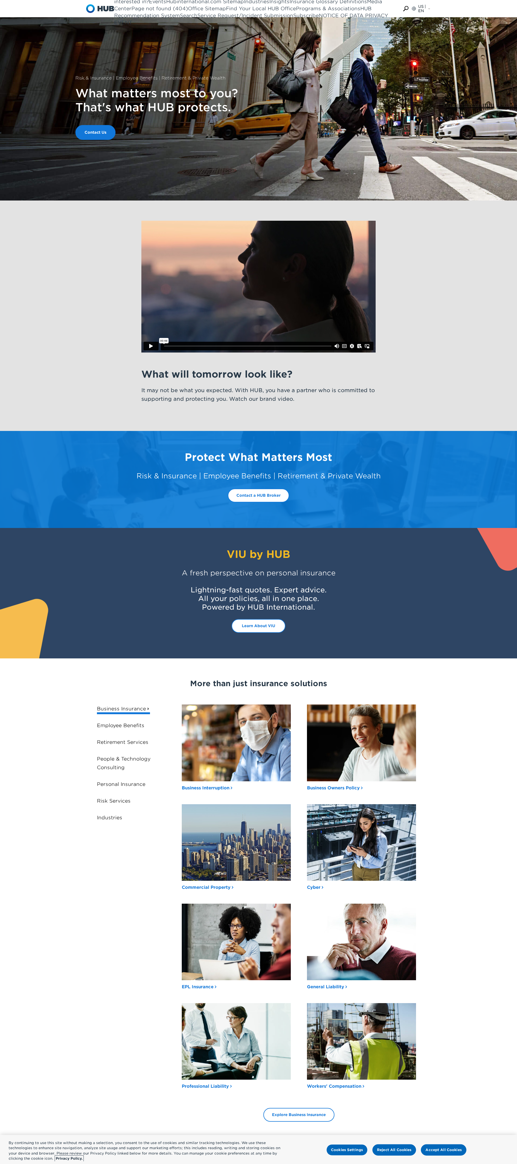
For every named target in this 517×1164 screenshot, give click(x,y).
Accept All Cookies (443, 1150)
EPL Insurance (198, 986)
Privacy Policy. (69, 1158)
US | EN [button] (422, 8)
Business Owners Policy (333, 787)
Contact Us (95, 132)
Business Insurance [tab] (121, 708)
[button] (405, 9)
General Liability (325, 986)
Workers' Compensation (334, 1086)
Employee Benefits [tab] (120, 725)
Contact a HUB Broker (258, 495)
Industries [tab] (109, 817)
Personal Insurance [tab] (121, 784)
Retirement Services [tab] (122, 742)
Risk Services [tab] (114, 801)
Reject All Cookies (394, 1150)
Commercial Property (206, 887)
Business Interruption (205, 787)
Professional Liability (205, 1086)
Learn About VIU (258, 626)
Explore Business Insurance (299, 1115)
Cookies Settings (347, 1150)
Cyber (313, 887)
